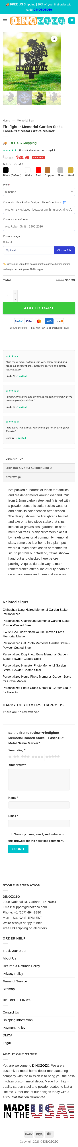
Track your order (14, 951)
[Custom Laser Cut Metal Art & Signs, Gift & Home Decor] (37, 20)
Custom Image (11, 236)
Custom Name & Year (15, 219)
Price (12, 184)
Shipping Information (18, 1020)
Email (13, 815)
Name (13, 797)
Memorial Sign (25, 120)
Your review (17, 764)
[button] (5, 20)
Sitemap (9, 989)
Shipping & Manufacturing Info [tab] (29, 467)
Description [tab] (14, 458)
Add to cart (39, 308)
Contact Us (11, 1012)
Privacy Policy (13, 974)
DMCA (7, 1035)
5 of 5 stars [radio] (52, 757)
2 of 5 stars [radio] (15, 757)
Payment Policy (14, 1028)
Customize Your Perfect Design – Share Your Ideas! (34, 202)
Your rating (16, 750)
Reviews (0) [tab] (14, 477)
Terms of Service (15, 981)
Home (6, 120)
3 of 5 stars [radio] (25, 757)
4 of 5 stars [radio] (37, 757)
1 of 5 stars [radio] (9, 757)
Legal (7, 1043)
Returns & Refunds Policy (21, 966)
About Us (9, 958)
